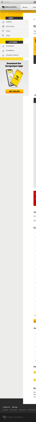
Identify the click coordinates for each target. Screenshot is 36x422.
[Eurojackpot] (10, 7)
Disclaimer (5, 410)
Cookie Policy (22, 410)
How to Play (10, 26)
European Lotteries (12, 55)
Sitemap (14, 407)
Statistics (9, 22)
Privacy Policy (13, 410)
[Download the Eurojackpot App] (14, 95)
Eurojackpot (10, 46)
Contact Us (6, 407)
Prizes (8, 31)
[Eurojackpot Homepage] (34, 19)
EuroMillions (10, 50)
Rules (8, 35)
